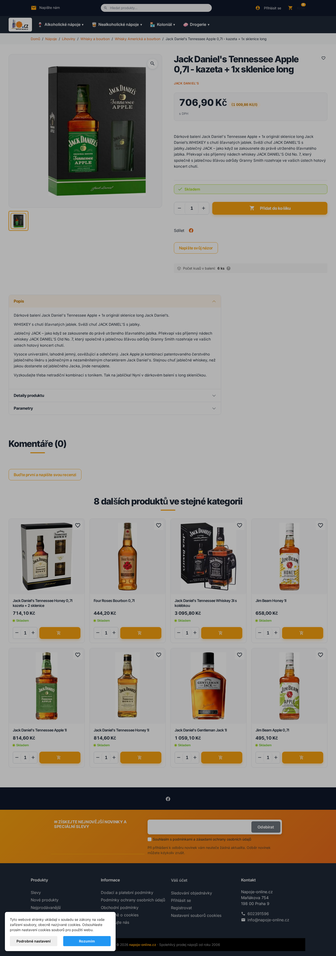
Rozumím (87, 941)
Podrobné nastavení (33, 941)
